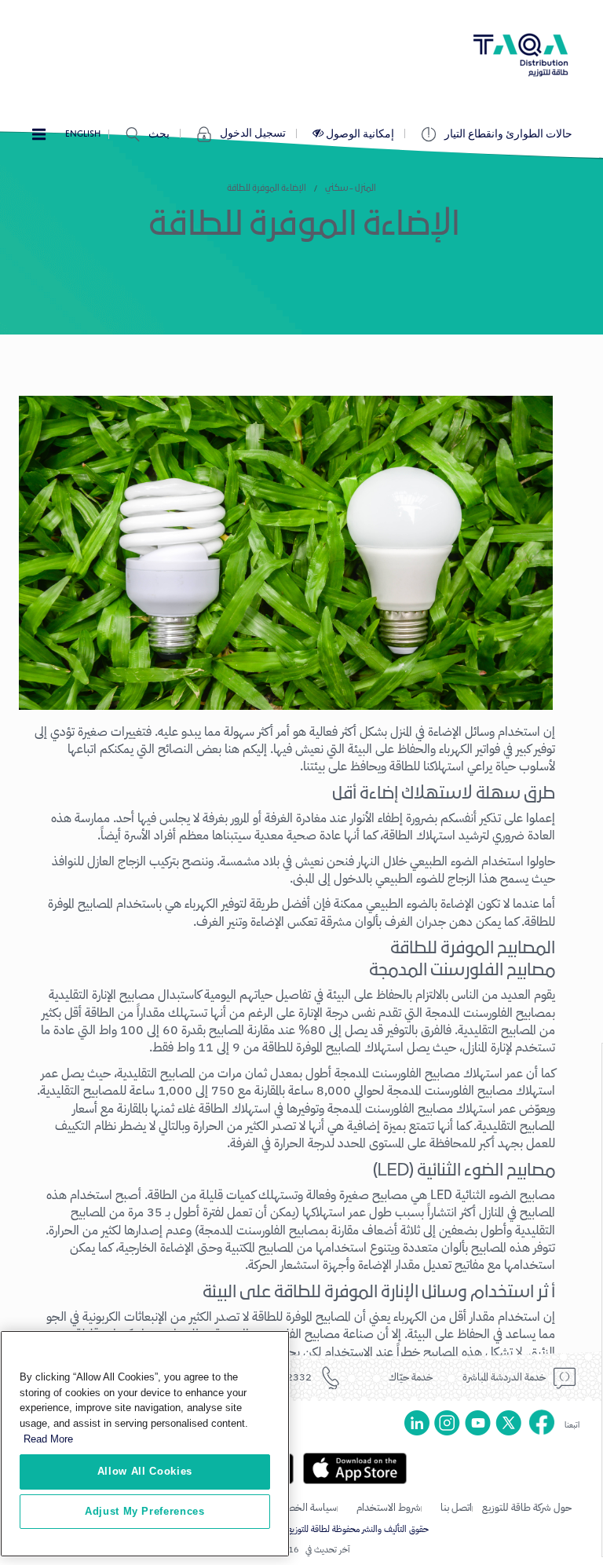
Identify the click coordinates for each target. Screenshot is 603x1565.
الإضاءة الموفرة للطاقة (266, 188)
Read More (48, 1439)
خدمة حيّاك (411, 1376)
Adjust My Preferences (145, 1511)
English (82, 133)
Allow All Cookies (144, 1471)
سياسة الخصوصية (301, 1507)
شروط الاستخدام (388, 1507)
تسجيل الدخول (252, 134)
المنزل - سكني (350, 188)
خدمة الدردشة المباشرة (504, 1376)
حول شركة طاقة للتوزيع (527, 1507)
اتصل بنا (456, 1507)
